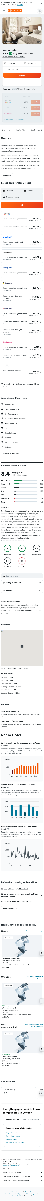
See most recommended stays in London (34, 1025)
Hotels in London (12, 1139)
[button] (41, 3)
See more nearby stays (34, 931)
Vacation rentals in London (15, 1142)
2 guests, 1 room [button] (11, 69)
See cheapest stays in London (35, 978)
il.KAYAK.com (11, 1192)
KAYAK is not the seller (12, 1172)
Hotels (20, 1192)
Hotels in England (31, 1194)
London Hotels (16, 1196)
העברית (20, 4)
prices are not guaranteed (11, 1165)
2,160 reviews (28, 53)
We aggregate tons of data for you (16, 1176)
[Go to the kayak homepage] (15, 10)
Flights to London (12, 1133)
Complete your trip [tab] (12, 1119)
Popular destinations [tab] (31, 1119)
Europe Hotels (29, 1192)
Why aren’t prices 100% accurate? (16, 1180)
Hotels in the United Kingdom (14, 1194)
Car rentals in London (13, 1136)
